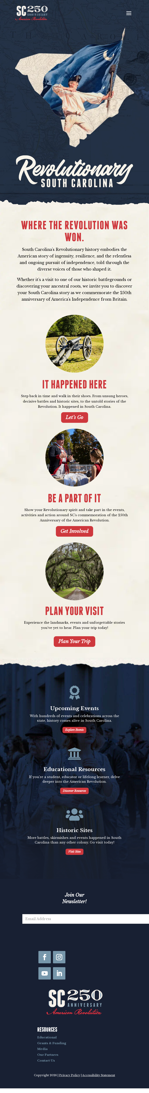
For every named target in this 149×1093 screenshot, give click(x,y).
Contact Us (46, 1060)
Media (42, 1049)
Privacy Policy (69, 1075)
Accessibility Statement (98, 1075)
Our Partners (47, 1055)
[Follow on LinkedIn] (59, 973)
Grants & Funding (51, 1043)
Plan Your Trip (74, 641)
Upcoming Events (74, 708)
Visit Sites (74, 851)
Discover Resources (74, 791)
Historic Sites (74, 830)
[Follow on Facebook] (44, 957)
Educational (47, 1037)
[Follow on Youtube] (44, 973)
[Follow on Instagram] (59, 957)
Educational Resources (74, 769)
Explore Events (74, 730)
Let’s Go (74, 417)
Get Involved (74, 531)
